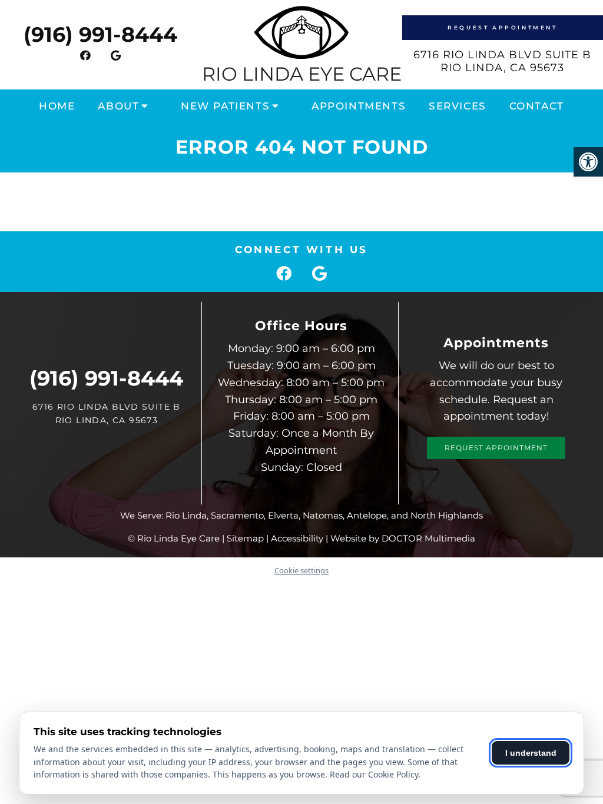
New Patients (225, 106)
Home (57, 106)
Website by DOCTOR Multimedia (402, 538)
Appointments (359, 106)
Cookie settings (301, 570)
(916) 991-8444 (100, 34)
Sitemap (245, 538)
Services (457, 106)
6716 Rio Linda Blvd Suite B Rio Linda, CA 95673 (502, 61)
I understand (530, 753)
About (118, 106)
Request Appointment (502, 27)
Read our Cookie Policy (374, 774)
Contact (536, 106)
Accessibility (297, 538)
